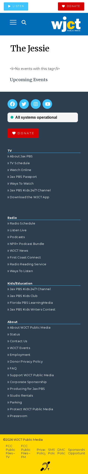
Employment (20, 354)
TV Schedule (20, 163)
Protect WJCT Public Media (31, 409)
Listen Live (18, 230)
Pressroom (18, 416)
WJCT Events (20, 348)
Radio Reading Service (28, 264)
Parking (16, 402)
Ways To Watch (22, 183)
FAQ (13, 368)
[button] (13, 22)
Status (15, 334)
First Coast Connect (25, 257)
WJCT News (19, 250)
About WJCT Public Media (30, 327)
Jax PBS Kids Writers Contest (32, 309)
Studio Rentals (21, 395)
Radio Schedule (22, 223)
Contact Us (18, 341)
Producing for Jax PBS (27, 389)
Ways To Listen (21, 271)
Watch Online (20, 170)
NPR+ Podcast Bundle (27, 244)
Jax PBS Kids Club (24, 296)
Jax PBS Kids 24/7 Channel (30, 190)
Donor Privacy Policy (26, 361)
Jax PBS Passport (23, 176)
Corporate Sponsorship (28, 382)
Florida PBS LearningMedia (31, 302)
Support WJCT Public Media (32, 375)
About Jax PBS (21, 156)
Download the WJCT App (29, 197)
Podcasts (17, 237)
